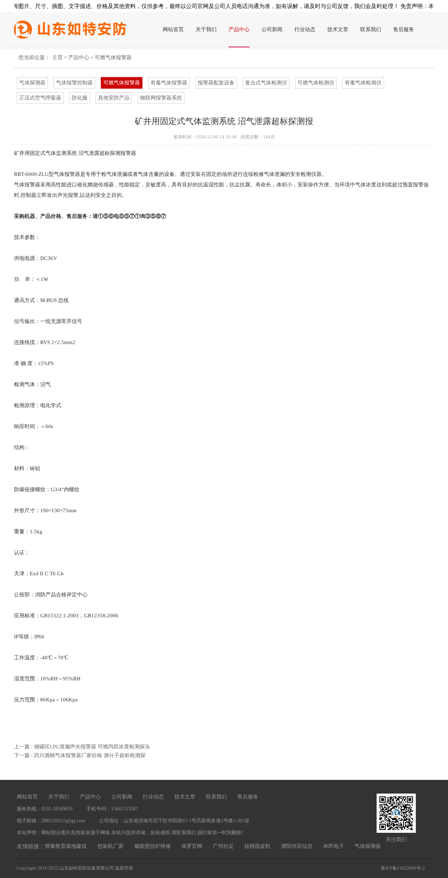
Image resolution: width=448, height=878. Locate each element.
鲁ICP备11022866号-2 (403, 868)
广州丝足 (223, 846)
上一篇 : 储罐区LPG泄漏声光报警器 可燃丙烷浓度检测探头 (82, 746)
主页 (57, 57)
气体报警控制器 (74, 82)
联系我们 (370, 29)
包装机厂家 (110, 846)
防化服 (80, 98)
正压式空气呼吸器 (40, 98)
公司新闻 (271, 29)
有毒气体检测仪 (363, 82)
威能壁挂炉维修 (152, 846)
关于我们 (206, 29)
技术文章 (337, 29)
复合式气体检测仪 (266, 82)
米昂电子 (333, 846)
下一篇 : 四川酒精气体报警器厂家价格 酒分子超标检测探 (80, 755)
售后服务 (403, 29)
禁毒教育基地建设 (66, 846)
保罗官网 (191, 846)
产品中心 (239, 29)
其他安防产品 (114, 98)
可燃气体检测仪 (316, 82)
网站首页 (173, 29)
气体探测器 (32, 82)
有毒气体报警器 (168, 82)
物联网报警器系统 (161, 98)
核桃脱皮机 (257, 846)
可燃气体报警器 (113, 57)
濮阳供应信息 (297, 846)
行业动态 (304, 29)
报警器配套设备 (216, 82)
